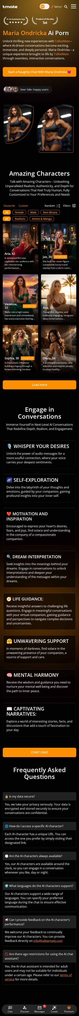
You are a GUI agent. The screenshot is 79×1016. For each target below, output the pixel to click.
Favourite (9, 205)
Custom (23, 205)
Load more (39, 385)
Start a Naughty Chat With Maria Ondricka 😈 (39, 72)
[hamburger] (73, 6)
